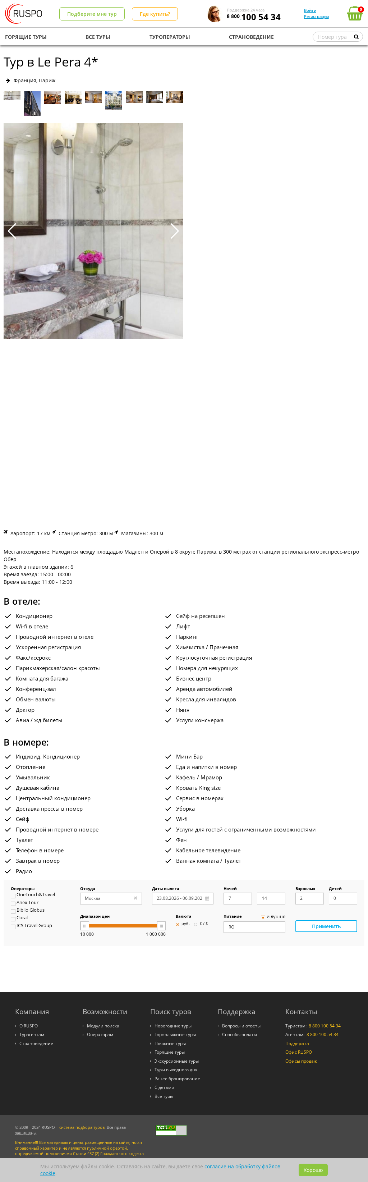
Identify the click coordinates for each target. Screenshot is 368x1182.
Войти (310, 10)
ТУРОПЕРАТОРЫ (170, 36)
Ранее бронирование (177, 1079)
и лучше (276, 917)
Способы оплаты (239, 1034)
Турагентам (31, 1034)
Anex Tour (27, 903)
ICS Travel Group (34, 926)
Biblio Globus (31, 910)
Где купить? (155, 13)
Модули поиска (103, 1026)
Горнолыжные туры (175, 1034)
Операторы (22, 889)
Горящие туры (170, 1052)
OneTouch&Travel (36, 895)
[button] (175, 231)
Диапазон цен (95, 917)
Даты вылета (165, 889)
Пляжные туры (170, 1043)
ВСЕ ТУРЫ (98, 36)
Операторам (100, 1034)
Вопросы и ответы (241, 1026)
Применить (326, 926)
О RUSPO (28, 1026)
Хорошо (313, 1170)
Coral (22, 918)
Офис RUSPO (298, 1052)
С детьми (164, 1087)
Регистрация (316, 16)
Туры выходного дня (176, 1070)
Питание (233, 917)
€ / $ (204, 924)
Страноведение (36, 1043)
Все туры (164, 1096)
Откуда (87, 889)
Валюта (184, 917)
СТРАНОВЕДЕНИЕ (251, 36)
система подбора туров (82, 1127)
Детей (335, 889)
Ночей (230, 889)
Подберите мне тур (92, 13)
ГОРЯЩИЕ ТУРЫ (26, 36)
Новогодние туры (173, 1026)
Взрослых (305, 889)
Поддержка (297, 1043)
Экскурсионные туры (177, 1061)
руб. (185, 924)
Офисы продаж (301, 1061)
